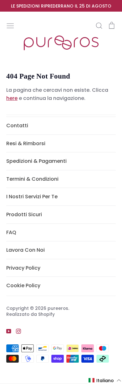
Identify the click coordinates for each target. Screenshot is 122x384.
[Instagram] (16, 331)
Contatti (17, 125)
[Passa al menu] (10, 25)
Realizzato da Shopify (30, 314)
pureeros (58, 308)
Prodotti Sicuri (24, 214)
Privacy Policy (23, 268)
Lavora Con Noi (25, 250)
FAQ (11, 232)
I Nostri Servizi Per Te (32, 196)
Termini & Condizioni (32, 179)
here (12, 98)
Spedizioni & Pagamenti (36, 161)
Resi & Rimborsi (25, 143)
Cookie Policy (23, 285)
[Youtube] (6, 331)
